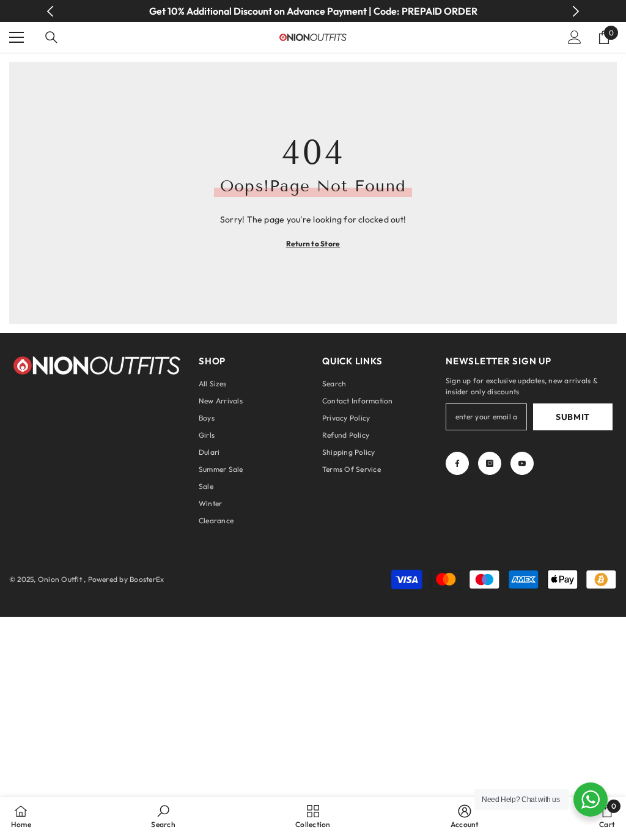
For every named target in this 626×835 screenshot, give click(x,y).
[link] (163, 816)
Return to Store (313, 243)
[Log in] (574, 37)
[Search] (51, 37)
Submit (573, 416)
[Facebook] (457, 463)
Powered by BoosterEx (126, 579)
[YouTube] (522, 463)
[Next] (575, 11)
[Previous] (50, 11)
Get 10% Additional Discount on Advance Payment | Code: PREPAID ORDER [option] (313, 11)
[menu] (16, 37)
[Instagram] (489, 463)
